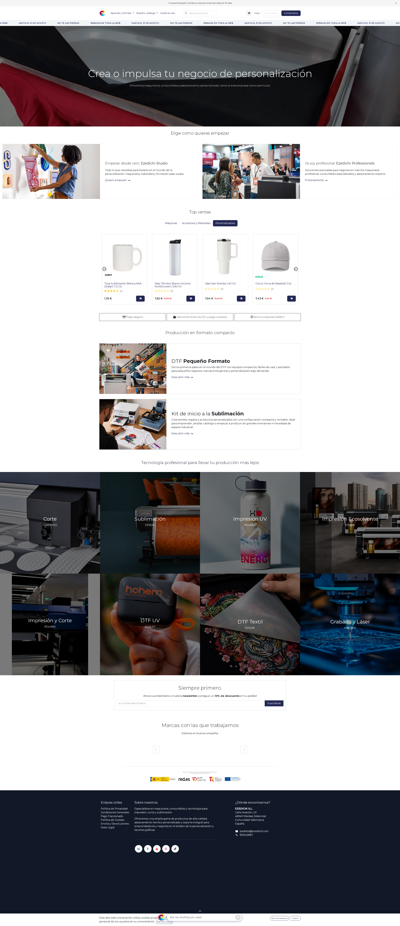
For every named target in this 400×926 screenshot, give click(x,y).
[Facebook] (148, 849)
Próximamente (314, 180)
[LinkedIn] (138, 849)
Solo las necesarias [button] (279, 918)
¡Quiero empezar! (116, 180)
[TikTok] (175, 849)
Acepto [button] (295, 918)
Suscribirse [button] (274, 703)
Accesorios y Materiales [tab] (196, 223)
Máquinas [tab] (171, 223)
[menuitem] (122, 13)
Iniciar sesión (271, 13)
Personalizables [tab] (225, 223)
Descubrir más (180, 377)
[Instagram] (166, 849)
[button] (200, 13)
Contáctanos (291, 13)
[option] (200, 269)
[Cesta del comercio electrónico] (249, 13)
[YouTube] (157, 849)
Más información (164, 922)
